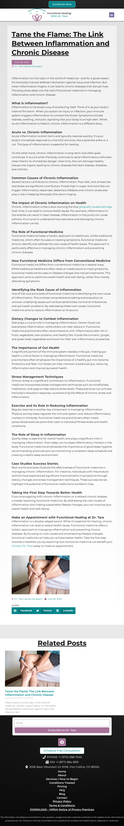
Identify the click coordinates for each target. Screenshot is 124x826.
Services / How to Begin (62, 779)
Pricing (62, 786)
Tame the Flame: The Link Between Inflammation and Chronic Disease (29, 693)
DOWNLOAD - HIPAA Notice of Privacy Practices (62, 809)
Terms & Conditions (62, 805)
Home (62, 771)
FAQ (62, 790)
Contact (62, 797)
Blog (62, 793)
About (62, 775)
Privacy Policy (62, 801)
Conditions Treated (62, 782)
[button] (111, 14)
